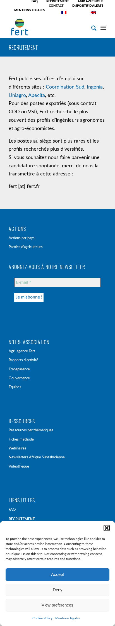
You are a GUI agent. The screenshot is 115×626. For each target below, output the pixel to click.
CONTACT (56, 5)
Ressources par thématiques (31, 430)
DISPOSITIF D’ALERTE (87, 5)
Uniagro (17, 95)
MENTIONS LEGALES (29, 10)
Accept (57, 574)
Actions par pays (22, 238)
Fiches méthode (21, 439)
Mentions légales (67, 618)
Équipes (15, 387)
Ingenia (95, 87)
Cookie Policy (42, 618)
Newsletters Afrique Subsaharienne (37, 457)
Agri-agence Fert (22, 351)
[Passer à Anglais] (93, 12)
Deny (58, 589)
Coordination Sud (65, 87)
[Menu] (103, 27)
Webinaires (17, 448)
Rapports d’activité (23, 360)
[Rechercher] (91, 27)
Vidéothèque (19, 466)
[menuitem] (35, 1)
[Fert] (48, 27)
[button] (106, 528)
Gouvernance (19, 378)
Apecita (36, 95)
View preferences (57, 605)
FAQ (12, 510)
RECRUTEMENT (23, 47)
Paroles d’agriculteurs (26, 247)
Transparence (19, 369)
